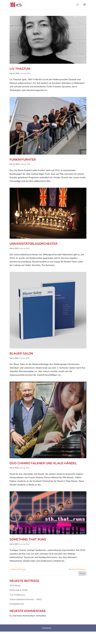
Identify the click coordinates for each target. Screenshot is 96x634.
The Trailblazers (17, 594)
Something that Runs (28, 539)
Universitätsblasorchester (33, 244)
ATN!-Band (15, 585)
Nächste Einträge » (77, 569)
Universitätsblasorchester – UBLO (26, 599)
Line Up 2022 (25, 73)
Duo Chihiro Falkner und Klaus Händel (43, 463)
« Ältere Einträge (18, 569)
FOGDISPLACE (17, 604)
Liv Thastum (20, 69)
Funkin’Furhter (23, 160)
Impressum (46, 628)
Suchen (82, 573)
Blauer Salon (21, 353)
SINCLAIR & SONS (19, 590)
